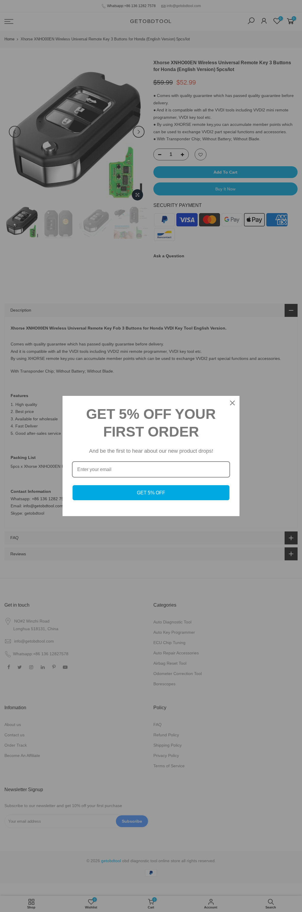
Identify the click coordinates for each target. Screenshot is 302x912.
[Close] (232, 403)
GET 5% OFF (151, 492)
